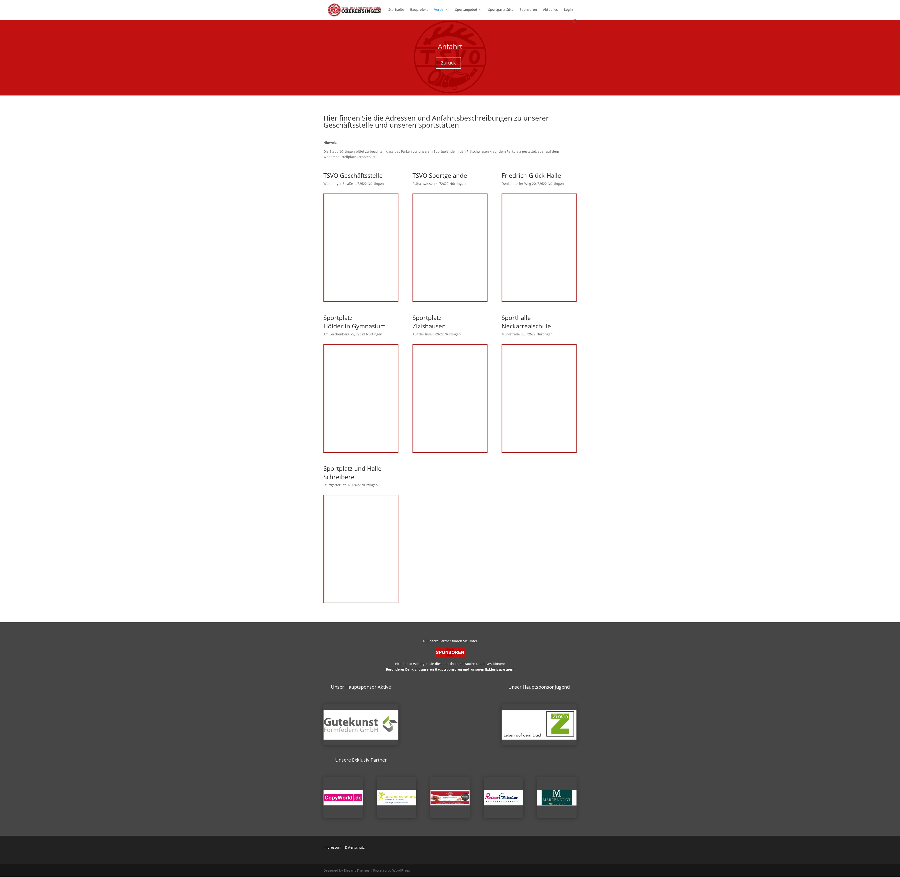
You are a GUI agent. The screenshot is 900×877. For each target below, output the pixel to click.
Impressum (332, 847)
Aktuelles (550, 10)
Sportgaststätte (501, 10)
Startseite (396, 10)
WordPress (401, 870)
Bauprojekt (419, 10)
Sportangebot (466, 10)
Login (568, 10)
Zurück (448, 63)
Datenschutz (355, 847)
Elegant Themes (356, 870)
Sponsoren (528, 10)
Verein (439, 10)
